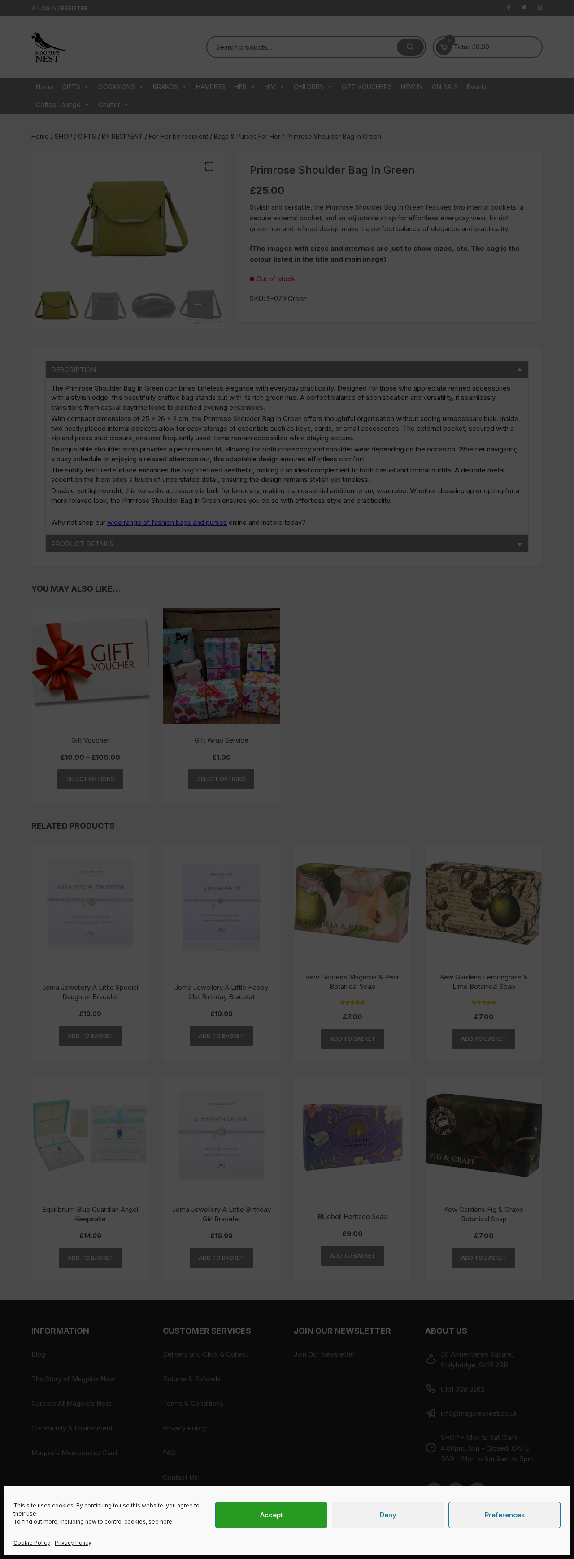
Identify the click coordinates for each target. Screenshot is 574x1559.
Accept (271, 1515)
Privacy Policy (73, 1542)
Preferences (505, 1515)
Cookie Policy (31, 1542)
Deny (388, 1515)
